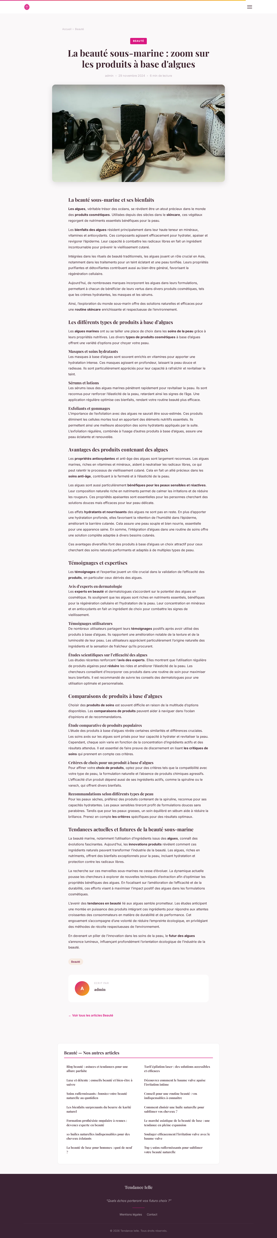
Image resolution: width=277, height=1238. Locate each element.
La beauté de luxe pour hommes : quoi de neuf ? (99, 1149)
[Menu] (250, 7)
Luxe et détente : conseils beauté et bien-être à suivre (99, 1082)
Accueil (66, 29)
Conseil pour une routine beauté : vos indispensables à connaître (170, 1096)
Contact (152, 1214)
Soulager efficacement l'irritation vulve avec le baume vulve (177, 1136)
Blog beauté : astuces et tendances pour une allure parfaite (97, 1069)
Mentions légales (131, 1214)
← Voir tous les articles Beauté (90, 1015)
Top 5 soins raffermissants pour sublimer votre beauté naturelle (173, 1149)
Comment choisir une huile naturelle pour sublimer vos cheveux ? (174, 1109)
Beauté (79, 29)
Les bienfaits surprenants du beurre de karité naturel (99, 1109)
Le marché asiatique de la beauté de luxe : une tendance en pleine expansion (177, 1123)
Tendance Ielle (138, 1187)
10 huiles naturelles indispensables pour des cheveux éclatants (98, 1136)
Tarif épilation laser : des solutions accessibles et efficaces (177, 1069)
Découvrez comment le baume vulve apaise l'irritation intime (175, 1082)
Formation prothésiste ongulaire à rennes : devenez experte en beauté (97, 1123)
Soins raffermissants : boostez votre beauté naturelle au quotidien (97, 1096)
